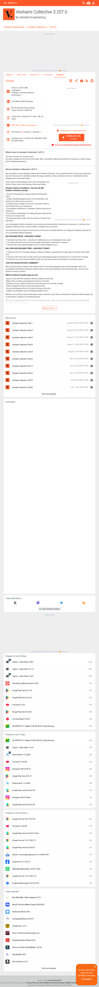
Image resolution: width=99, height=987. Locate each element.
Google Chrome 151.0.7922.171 (24, 840)
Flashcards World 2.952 (21, 912)
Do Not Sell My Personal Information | (52, 983)
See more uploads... (49, 394)
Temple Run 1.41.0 (19, 926)
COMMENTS (60, 75)
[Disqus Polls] (49, 435)
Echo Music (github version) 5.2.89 (25, 683)
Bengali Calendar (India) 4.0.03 (23, 940)
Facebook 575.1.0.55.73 (21, 862)
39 (23, 132)
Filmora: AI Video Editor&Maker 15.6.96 (27, 947)
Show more (48, 308)
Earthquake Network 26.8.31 (23, 919)
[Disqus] (49, 498)
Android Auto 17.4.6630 (21, 783)
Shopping (10, 81)
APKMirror (12, 3)
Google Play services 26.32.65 (23, 847)
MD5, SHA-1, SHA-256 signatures (24, 125)
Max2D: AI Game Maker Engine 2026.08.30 (28, 905)
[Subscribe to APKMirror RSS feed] (83, 604)
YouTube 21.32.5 (18, 705)
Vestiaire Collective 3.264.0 (22, 345)
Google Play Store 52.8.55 (22, 712)
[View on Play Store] (81, 81)
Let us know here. (54, 980)
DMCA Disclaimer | (73, 983)
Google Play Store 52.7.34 (22, 690)
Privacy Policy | (32, 983)
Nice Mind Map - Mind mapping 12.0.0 (26, 897)
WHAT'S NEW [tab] (21, 75)
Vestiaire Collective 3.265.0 (22, 337)
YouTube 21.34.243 (19, 762)
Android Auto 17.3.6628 (21, 755)
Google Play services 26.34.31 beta (25, 833)
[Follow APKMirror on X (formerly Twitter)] (15, 604)
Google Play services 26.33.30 (23, 805)
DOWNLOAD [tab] (9, 75)
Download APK (73, 137)
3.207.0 (52, 27)
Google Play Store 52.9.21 (22, 776)
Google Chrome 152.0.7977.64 (23, 819)
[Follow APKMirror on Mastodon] (38, 604)
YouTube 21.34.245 (19, 826)
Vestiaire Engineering (32, 17)
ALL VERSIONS (47, 75)
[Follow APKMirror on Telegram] (61, 604)
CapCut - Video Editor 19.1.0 (22, 669)
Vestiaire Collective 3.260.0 (22, 373)
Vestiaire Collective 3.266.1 (22, 323)
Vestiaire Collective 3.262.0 (22, 359)
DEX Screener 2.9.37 (20, 962)
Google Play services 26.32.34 (23, 790)
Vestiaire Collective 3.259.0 (22, 380)
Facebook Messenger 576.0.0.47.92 (25, 883)
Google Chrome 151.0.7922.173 (24, 876)
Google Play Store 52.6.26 (22, 698)
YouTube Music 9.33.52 (21, 719)
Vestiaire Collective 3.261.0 (22, 366)
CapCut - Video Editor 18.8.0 (22, 662)
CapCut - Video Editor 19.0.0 (22, 676)
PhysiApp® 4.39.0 (19, 954)
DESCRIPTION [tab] (34, 75)
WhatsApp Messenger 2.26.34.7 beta (26, 869)
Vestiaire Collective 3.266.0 (22, 330)
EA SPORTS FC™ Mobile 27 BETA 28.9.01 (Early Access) (33, 726)
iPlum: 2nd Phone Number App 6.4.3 (26, 933)
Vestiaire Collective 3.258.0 (22, 387)
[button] (70, 81)
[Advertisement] (49, 52)
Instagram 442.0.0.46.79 (21, 769)
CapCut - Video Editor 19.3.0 (22, 748)
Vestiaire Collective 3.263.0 (22, 352)
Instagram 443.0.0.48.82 (21, 797)
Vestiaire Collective (36, 27)
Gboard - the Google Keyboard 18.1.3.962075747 (30, 855)
